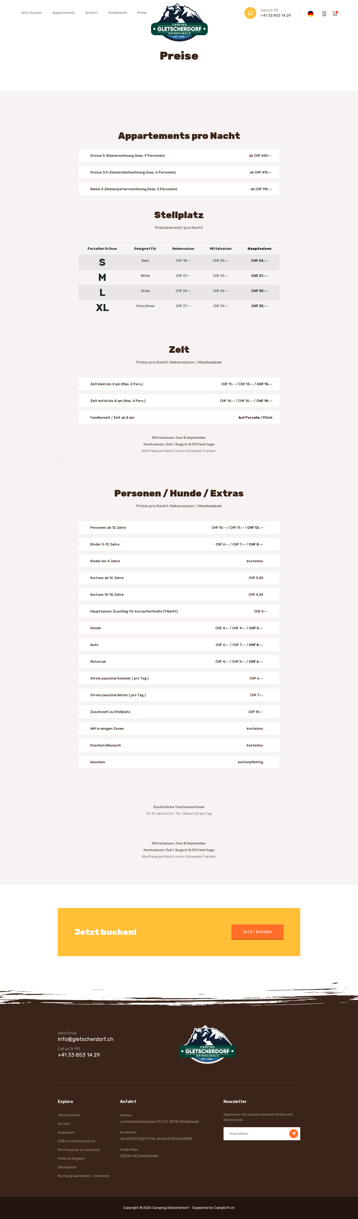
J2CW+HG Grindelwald (139, 1156)
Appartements (63, 13)
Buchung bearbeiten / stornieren (83, 1176)
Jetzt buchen (31, 13)
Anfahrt (91, 13)
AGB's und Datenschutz (76, 1141)
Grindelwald (117, 13)
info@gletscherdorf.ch (86, 1039)
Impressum (66, 1132)
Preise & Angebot (71, 1158)
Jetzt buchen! (257, 932)
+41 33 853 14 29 (276, 15)
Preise (142, 13)
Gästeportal (67, 1167)
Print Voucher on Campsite (78, 1150)
